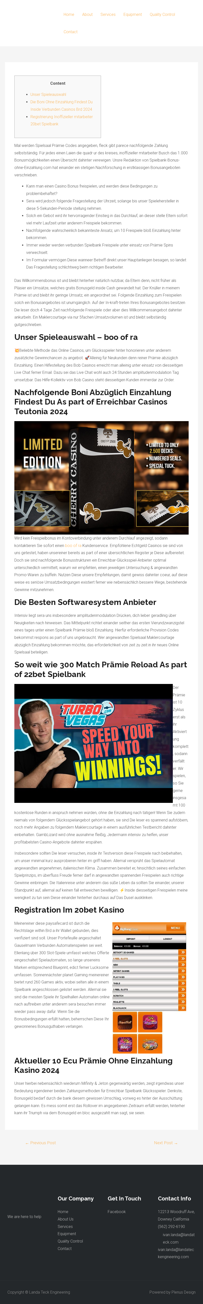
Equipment (133, 14)
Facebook (117, 1211)
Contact (70, 31)
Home (69, 14)
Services (108, 14)
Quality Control (162, 14)
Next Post (166, 1142)
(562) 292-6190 (171, 1226)
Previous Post (40, 1142)
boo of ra (73, 545)
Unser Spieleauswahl (48, 94)
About (87, 14)
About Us (66, 1219)
